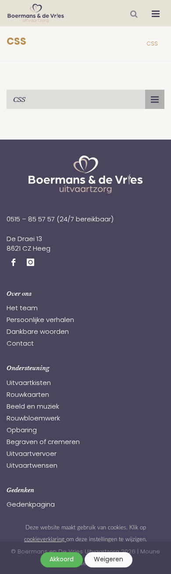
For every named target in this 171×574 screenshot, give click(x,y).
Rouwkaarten (28, 395)
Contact (20, 344)
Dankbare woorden (38, 332)
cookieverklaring (45, 539)
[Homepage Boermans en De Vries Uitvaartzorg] (36, 13)
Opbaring (22, 430)
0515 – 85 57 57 (31, 220)
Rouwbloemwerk (33, 419)
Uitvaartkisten (29, 383)
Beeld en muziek (33, 407)
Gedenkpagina (31, 505)
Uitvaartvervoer (32, 454)
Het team (22, 308)
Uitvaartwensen (32, 466)
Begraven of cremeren (43, 442)
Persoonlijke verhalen (40, 320)
